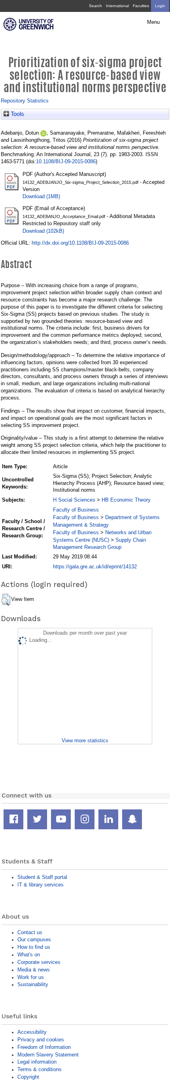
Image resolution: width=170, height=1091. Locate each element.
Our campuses (34, 939)
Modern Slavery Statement (48, 1055)
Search (95, 6)
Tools (16, 114)
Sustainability (32, 984)
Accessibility (32, 1032)
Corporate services (38, 962)
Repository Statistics (25, 101)
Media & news (33, 970)
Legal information (37, 1062)
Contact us (29, 932)
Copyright (28, 1077)
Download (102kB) (43, 231)
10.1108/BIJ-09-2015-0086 (66, 161)
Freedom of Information (44, 1047)
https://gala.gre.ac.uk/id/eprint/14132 (95, 567)
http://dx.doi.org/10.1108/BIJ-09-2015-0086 (80, 243)
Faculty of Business (76, 510)
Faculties (141, 6)
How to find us (33, 947)
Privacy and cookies (40, 1040)
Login (160, 6)
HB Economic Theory (126, 500)
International (117, 6)
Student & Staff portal (42, 877)
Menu (153, 22)
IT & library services (40, 885)
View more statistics (85, 740)
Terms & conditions (39, 1069)
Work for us (30, 977)
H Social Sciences (74, 500)
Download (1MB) (41, 196)
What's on (28, 955)
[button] (5, 600)
